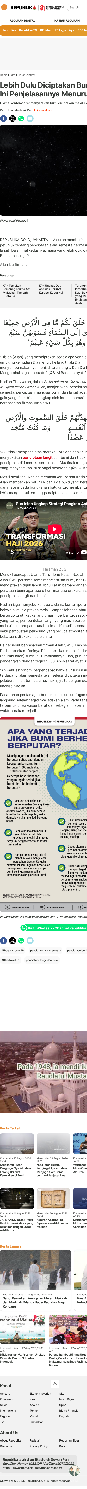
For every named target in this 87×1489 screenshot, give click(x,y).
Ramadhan (37, 1422)
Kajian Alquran (67, 20)
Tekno (34, 1410)
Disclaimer (6, 1446)
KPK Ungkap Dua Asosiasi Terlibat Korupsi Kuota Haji (51, 289)
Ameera (5, 1393)
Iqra (13, 74)
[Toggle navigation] (4, 7)
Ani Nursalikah (43, 110)
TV (2, 1422)
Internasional (8, 1410)
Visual (34, 1416)
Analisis (35, 1405)
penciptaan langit (37, 457)
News (3, 1405)
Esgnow (5, 1416)
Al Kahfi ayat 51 (10, 960)
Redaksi (35, 1440)
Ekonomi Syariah (40, 1393)
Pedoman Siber (69, 1440)
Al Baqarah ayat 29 (12, 950)
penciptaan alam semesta (45, 950)
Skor (62, 1393)
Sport (62, 1405)
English (64, 1416)
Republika (9, 30)
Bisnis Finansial (69, 1410)
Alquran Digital (22, 20)
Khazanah (6, 1399)
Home (3, 74)
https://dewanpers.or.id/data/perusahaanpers (33, 1467)
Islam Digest (67, 1399)
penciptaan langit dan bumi (42, 960)
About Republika (10, 1440)
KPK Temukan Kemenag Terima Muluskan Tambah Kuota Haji (16, 291)
